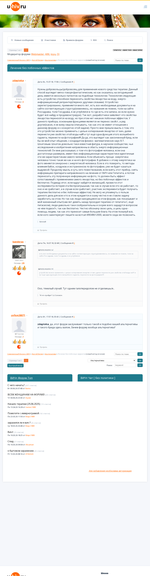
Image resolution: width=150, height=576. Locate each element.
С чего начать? (16, 385)
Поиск (110, 40)
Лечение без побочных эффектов (72, 60)
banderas (18, 241)
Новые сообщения (24, 40)
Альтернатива (50, 60)
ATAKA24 (29, 454)
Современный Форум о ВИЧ (18, 60)
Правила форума (74, 40)
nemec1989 (31, 407)
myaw (28, 397)
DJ (58, 54)
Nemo (28, 388)
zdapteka (18, 80)
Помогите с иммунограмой (23, 413)
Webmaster (37, 54)
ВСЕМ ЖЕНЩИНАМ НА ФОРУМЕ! (26, 394)
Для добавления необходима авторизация (110, 470)
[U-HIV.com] (75, 21)
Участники (50, 40)
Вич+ (10, 432)
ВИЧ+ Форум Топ (21, 378)
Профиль (43, 230)
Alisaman (30, 444)
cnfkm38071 (18, 315)
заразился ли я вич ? (19, 422)
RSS (95, 40)
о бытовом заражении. (21, 450)
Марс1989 (30, 416)
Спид (10, 441)
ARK (47, 54)
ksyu (53, 54)
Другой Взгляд (37, 60)
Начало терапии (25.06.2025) (24, 404)
